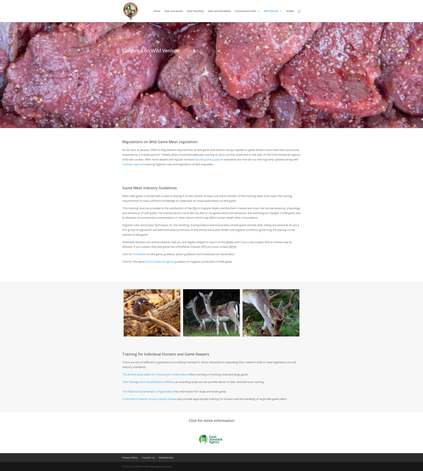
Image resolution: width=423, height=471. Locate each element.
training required (132, 164)
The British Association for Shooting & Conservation (154, 374)
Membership (166, 457)
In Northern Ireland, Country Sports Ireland (149, 399)
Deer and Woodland (219, 11)
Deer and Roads (174, 11)
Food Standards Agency (159, 261)
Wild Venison (271, 11)
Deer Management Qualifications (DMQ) (147, 382)
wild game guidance (211, 159)
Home (157, 11)
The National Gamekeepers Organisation (147, 391)
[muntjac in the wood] (152, 313)
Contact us (148, 457)
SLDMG (290, 11)
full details (139, 254)
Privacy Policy (130, 457)
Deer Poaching (195, 11)
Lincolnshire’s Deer (245, 11)
